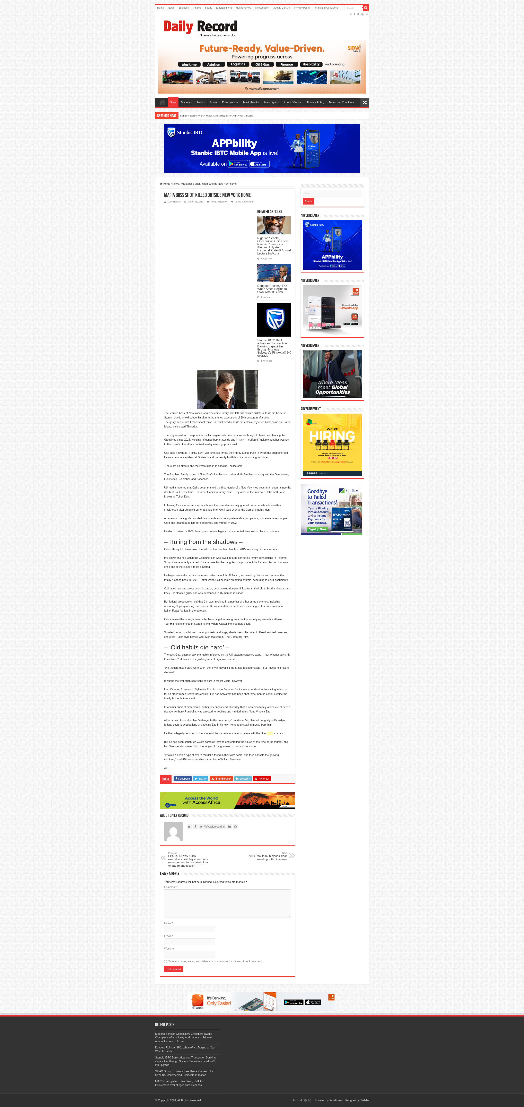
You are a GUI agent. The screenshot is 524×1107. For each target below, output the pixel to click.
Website (169, 948)
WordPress (336, 1100)
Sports (208, 7)
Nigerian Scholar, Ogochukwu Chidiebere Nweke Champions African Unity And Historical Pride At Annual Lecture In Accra (274, 245)
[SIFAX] (262, 66)
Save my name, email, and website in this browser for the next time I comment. (215, 961)
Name (168, 923)
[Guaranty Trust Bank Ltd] (262, 1001)
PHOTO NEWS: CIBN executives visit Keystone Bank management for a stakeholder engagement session (188, 859)
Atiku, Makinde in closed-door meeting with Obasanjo (268, 856)
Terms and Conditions (326, 7)
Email (168, 935)
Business (183, 7)
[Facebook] (354, 14)
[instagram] (367, 14)
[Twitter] (358, 14)
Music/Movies (243, 7)
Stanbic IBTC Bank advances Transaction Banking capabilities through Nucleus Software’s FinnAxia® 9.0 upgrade (244, 115)
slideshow (222, 201)
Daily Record (174, 201)
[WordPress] (363, 14)
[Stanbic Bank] (262, 148)
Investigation (262, 7)
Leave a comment (244, 201)
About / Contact (281, 7)
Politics (197, 7)
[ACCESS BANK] (227, 800)
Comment (170, 887)
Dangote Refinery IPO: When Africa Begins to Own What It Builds (272, 289)
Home (160, 7)
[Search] (366, 8)
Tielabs (364, 1100)
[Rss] (350, 14)
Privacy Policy (302, 7)
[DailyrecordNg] (199, 27)
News (171, 7)
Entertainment (224, 7)
